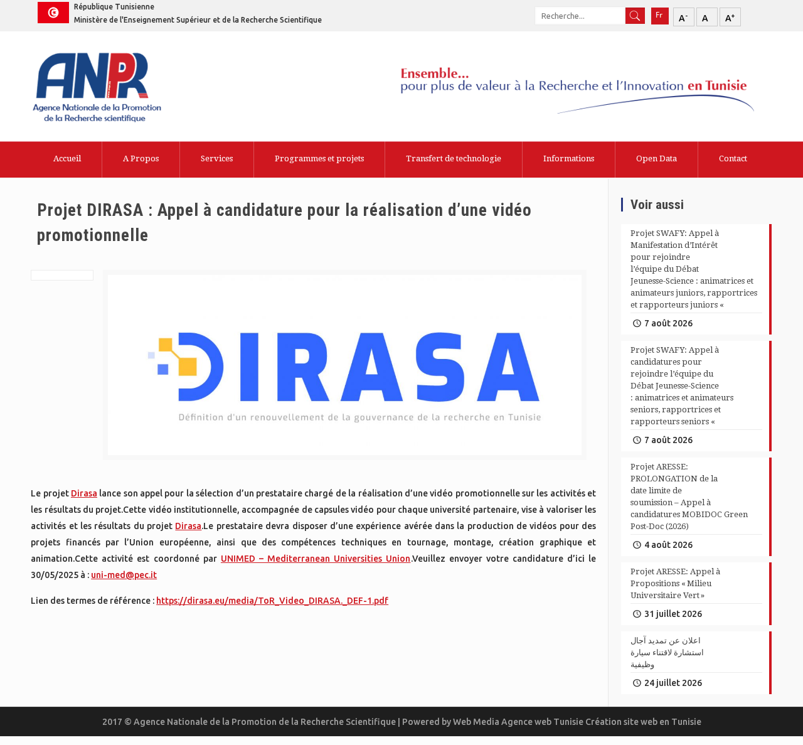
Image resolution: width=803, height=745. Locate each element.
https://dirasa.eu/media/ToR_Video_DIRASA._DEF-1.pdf (272, 601)
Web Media (477, 722)
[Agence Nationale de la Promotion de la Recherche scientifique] (130, 89)
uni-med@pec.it (124, 575)
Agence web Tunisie (543, 722)
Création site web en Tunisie (643, 722)
